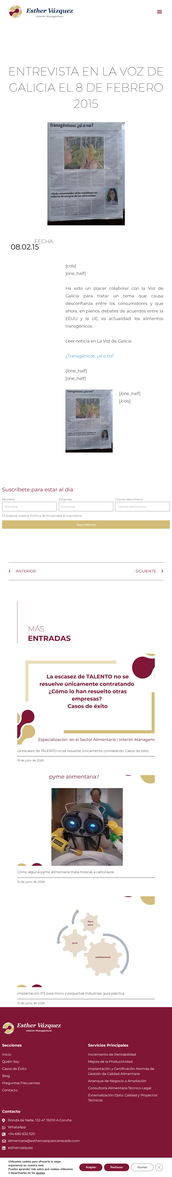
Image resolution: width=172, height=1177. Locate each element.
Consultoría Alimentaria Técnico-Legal (119, 1088)
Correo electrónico (129, 499)
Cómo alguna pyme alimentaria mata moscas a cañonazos (65, 872)
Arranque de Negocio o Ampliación (117, 1081)
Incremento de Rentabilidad (112, 1054)
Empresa (65, 499)
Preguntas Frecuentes (21, 1083)
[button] (159, 12)
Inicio (6, 1054)
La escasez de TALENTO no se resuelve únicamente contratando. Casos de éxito (83, 751)
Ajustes (142, 1167)
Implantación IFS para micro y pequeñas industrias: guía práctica (70, 993)
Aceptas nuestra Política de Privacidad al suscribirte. (44, 515)
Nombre (8, 499)
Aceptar (91, 1167)
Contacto (10, 1090)
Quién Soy (10, 1062)
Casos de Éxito (14, 1069)
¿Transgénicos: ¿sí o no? (89, 355)
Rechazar (116, 1167)
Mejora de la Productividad (110, 1062)
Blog (6, 1076)
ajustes (40, 1173)
